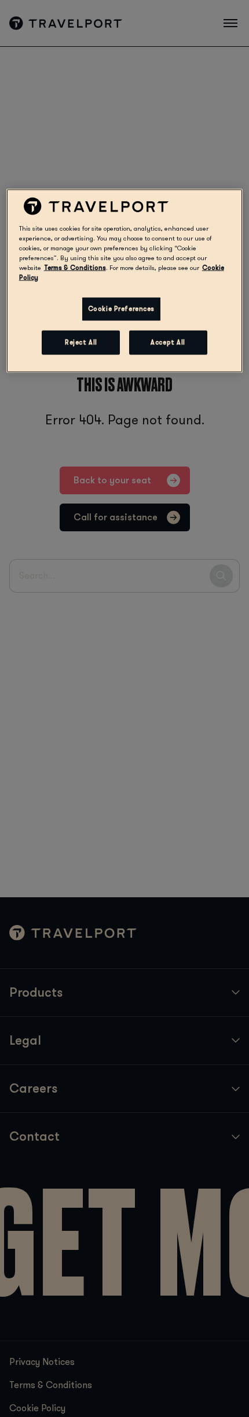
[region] (124, 280)
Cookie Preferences (121, 309)
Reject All (81, 342)
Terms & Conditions (75, 268)
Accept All (168, 342)
